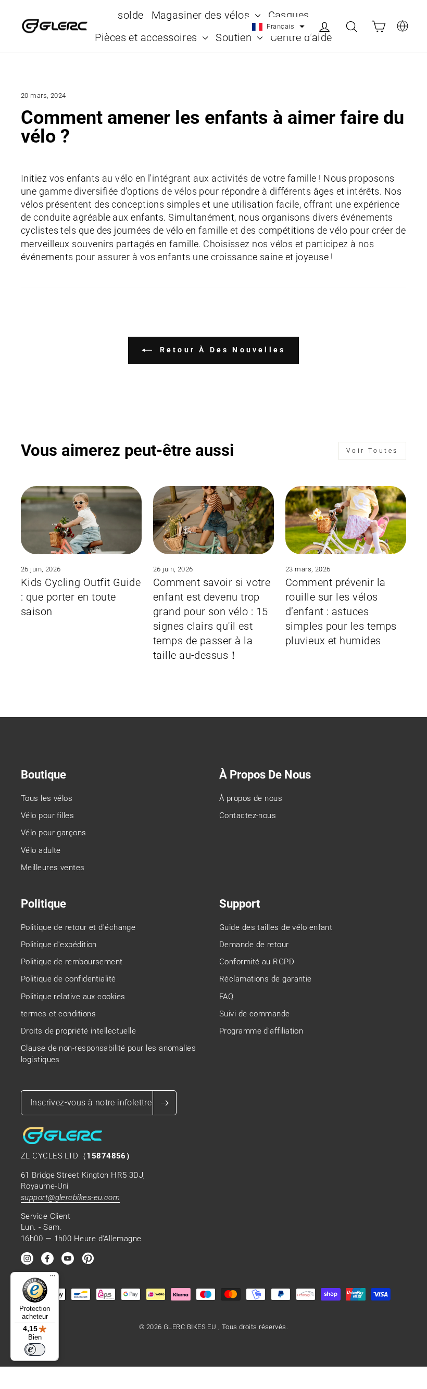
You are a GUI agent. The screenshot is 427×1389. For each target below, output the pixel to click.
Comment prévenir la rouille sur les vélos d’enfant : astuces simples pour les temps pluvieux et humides (341, 611)
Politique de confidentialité (68, 979)
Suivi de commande (254, 1013)
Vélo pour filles (47, 815)
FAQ (226, 996)
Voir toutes (372, 450)
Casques (288, 15)
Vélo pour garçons (53, 832)
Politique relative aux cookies (73, 996)
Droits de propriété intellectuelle (78, 1031)
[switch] (34, 1349)
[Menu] (52, 1278)
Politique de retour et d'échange (78, 927)
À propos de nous (250, 798)
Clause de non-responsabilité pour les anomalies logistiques (108, 1053)
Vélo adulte (41, 850)
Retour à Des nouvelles (221, 350)
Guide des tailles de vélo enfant (275, 927)
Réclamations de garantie (265, 979)
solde (130, 15)
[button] (278, 26)
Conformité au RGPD (256, 961)
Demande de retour (254, 944)
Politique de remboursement (72, 961)
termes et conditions (58, 1013)
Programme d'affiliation (261, 1031)
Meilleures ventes (53, 867)
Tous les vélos (46, 798)
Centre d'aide (301, 37)
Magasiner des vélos (202, 15)
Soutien (235, 37)
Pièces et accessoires (147, 37)
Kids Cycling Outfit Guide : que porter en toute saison (81, 597)
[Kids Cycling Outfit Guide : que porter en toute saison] (81, 520)
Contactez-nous (247, 815)
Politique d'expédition (59, 944)
